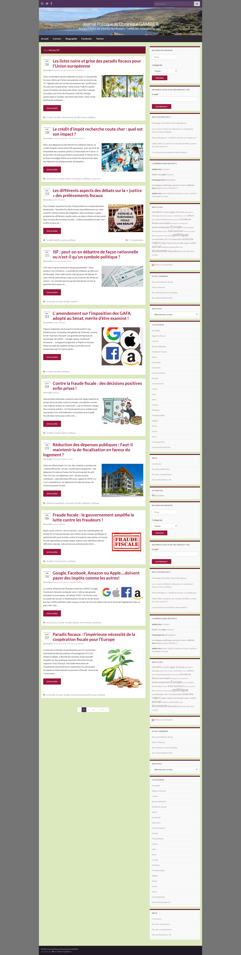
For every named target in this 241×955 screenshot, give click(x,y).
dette (154, 219)
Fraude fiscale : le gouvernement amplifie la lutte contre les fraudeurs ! (93, 517)
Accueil (44, 38)
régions (187, 243)
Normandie (167, 236)
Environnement (158, 373)
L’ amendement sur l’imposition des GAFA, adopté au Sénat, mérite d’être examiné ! (92, 316)
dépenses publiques (55, 503)
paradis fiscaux (80, 117)
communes (177, 216)
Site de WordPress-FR (161, 479)
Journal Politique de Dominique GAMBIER (120, 24)
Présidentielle (175, 239)
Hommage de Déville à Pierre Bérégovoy (169, 123)
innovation (77, 178)
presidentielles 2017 (160, 239)
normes (155, 405)
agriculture (189, 212)
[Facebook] (51, 3)
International (72, 70)
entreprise (175, 223)
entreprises (51, 178)
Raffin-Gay (157, 174)
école (181, 247)
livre (154, 235)
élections (191, 251)
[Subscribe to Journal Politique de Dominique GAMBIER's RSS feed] (42, 3)
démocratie (175, 220)
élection (182, 251)
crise (184, 216)
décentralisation (163, 219)
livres (154, 399)
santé (193, 242)
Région (155, 420)
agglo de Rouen (177, 212)
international (67, 117)
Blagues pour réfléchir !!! (167, 188)
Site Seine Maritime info (162, 298)
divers (154, 357)
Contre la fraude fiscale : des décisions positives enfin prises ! (97, 386)
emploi (166, 223)
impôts (68, 178)
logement (86, 503)
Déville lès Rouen (159, 352)
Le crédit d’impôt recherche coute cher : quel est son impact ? (98, 131)
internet (187, 231)
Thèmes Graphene (64, 952)
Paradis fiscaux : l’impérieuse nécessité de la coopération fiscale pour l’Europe (94, 637)
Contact (57, 38)
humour (164, 231)
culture (190, 215)
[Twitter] (47, 3)
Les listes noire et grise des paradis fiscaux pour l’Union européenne (97, 63)
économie (50, 301)
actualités (165, 212)
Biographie (71, 38)
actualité (156, 212)
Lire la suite (52, 108)
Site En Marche (158, 287)
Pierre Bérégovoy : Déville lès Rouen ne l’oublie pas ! (174, 137)
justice (54, 200)
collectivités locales (166, 216)
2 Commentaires (136, 240)
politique (91, 117)
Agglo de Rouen (159, 336)
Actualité (156, 330)
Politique (80, 70)
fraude (57, 433)
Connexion (156, 464)
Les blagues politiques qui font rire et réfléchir (173, 185)
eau (161, 223)
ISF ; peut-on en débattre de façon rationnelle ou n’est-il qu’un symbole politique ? (95, 254)
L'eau (154, 394)
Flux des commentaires (162, 474)
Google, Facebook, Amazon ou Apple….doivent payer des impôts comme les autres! (96, 575)
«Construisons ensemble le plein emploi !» (170, 152)
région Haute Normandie (172, 243)
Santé (154, 426)
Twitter (100, 38)
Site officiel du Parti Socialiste (165, 292)
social (70, 459)
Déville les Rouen (163, 265)
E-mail (155, 94)
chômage (155, 216)
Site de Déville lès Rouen (162, 282)
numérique (97, 622)
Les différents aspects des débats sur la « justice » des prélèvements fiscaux (97, 193)
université (174, 247)
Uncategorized (158, 442)
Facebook (86, 38)
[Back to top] (234, 948)
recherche (96, 178)
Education (156, 367)
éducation (173, 251)
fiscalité (57, 117)
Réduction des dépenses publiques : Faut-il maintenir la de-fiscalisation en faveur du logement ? (88, 449)
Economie (56, 70)
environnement (161, 227)
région (156, 242)
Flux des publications (161, 469)
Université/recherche (76, 138)
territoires (165, 247)
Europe (63, 70)
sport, (154, 436)
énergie (155, 255)
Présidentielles (158, 415)
